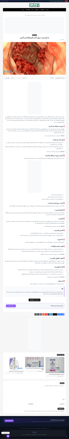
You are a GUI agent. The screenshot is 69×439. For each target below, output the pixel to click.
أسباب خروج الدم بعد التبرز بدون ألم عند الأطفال (50, 254)
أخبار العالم (42, 9)
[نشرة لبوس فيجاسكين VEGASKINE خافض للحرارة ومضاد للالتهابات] (34, 362)
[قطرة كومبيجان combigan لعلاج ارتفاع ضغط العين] (55, 365)
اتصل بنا (39, 434)
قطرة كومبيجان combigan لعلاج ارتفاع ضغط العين (56, 374)
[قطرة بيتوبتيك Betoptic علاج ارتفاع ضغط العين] (14, 363)
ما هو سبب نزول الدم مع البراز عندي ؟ (52, 135)
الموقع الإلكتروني (30, 403)
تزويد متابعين (44, 434)
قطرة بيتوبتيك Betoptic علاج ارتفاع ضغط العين (16, 371)
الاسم (63, 399)
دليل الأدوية (38, 15)
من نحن (24, 434)
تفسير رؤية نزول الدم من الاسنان (53, 151)
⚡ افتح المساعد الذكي (9, 420)
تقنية (32, 9)
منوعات (27, 9)
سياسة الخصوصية (34, 434)
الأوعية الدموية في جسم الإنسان (53, 277)
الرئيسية (47, 9)
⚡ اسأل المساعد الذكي (11, 305)
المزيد (23, 9)
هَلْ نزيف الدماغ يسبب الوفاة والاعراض (52, 226)
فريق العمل (28, 434)
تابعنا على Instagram (34, 300)
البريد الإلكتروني (61, 403)
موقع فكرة (43, 428)
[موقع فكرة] (34, 5)
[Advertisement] (34, 25)
